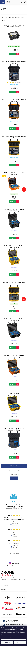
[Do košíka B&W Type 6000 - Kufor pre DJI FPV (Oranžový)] (17, 201)
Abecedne (4, 20)
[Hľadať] (21, 2)
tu (1, 634)
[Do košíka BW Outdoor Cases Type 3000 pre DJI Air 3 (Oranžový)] (17, 128)
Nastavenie (13, 638)
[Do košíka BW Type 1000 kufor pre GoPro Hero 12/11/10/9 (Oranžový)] (17, 384)
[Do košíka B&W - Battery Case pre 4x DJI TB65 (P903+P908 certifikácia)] (17, 54)
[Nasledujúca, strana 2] (14, 470)
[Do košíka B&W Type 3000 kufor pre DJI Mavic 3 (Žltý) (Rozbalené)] (17, 311)
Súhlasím (19, 642)
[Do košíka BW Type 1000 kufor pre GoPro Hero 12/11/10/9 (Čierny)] (17, 347)
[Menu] (2, 2)
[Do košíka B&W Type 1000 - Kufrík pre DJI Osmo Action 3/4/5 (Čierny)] (17, 457)
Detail (11, 54)
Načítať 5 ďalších (14, 466)
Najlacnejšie (11, 17)
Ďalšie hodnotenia (14, 553)
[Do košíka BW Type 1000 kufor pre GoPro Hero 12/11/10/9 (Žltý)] (17, 421)
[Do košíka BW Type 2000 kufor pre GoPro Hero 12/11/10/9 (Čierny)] (17, 238)
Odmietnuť (7, 642)
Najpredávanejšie (19, 17)
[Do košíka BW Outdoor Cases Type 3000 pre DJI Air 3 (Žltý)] (17, 165)
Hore (14, 478)
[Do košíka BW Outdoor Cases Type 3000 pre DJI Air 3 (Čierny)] (17, 92)
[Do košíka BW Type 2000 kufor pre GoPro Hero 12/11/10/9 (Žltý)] (17, 274)
